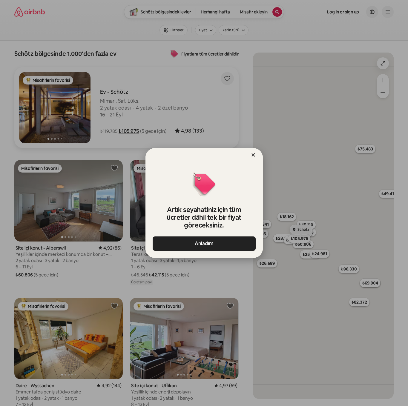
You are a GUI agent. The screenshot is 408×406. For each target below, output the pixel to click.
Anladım (204, 243)
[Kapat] (253, 155)
